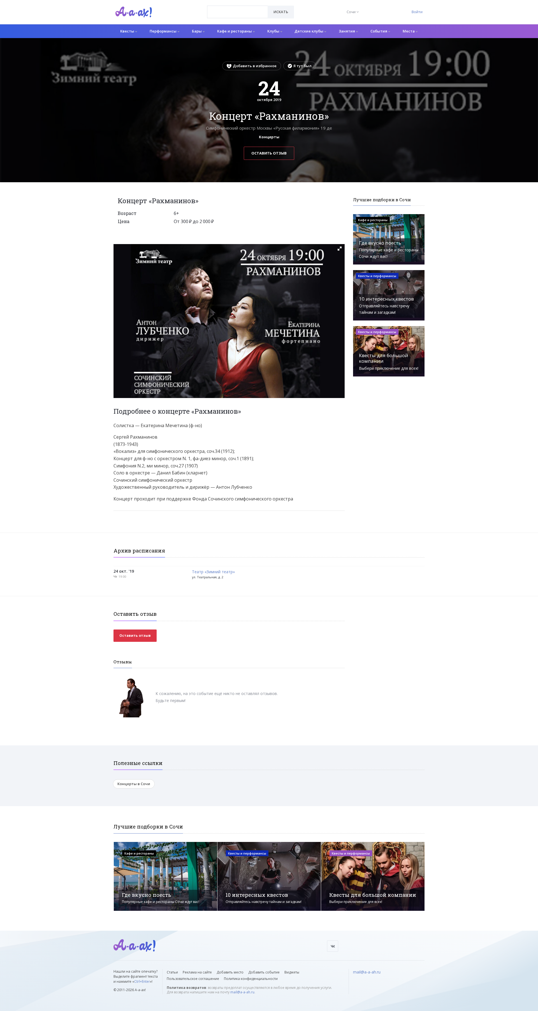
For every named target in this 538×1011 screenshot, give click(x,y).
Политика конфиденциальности (251, 978)
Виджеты (291, 972)
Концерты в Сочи (133, 783)
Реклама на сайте (197, 972)
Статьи (172, 972)
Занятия (347, 31)
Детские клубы (309, 31)
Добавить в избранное (255, 65)
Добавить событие (264, 972)
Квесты (127, 31)
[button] (339, 248)
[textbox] (237, 8)
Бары (197, 31)
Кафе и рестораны (235, 31)
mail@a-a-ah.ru (242, 992)
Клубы (273, 31)
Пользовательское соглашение (193, 978)
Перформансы (163, 31)
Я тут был (302, 65)
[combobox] (237, 12)
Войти (417, 11)
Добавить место (230, 972)
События (379, 31)
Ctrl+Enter (142, 981)
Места (409, 31)
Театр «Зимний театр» (213, 572)
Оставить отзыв (269, 153)
